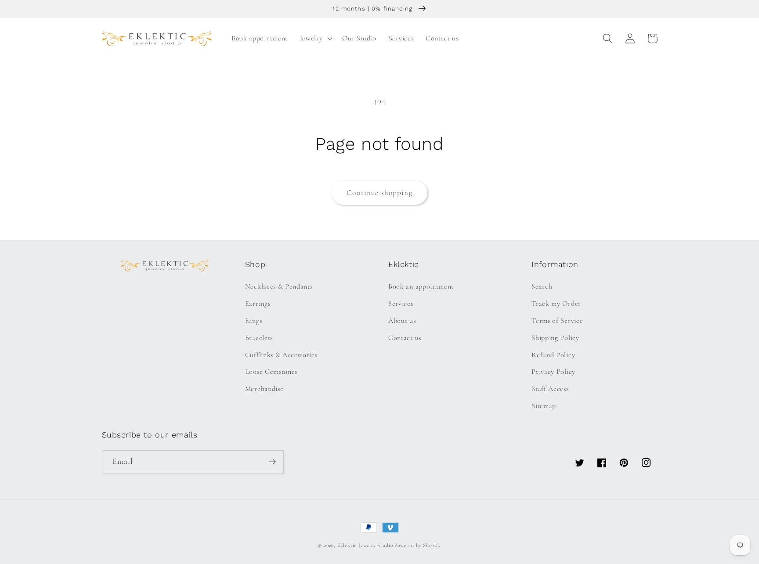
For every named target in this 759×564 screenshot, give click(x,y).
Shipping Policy (555, 337)
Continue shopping (379, 192)
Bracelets (259, 337)
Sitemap (543, 405)
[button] (315, 38)
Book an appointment (421, 286)
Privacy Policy (553, 371)
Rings (253, 320)
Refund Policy (553, 355)
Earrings (258, 303)
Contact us (404, 337)
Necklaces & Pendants (279, 286)
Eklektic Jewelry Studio (365, 545)
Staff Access (549, 388)
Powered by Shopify (417, 545)
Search (541, 286)
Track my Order (556, 303)
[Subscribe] (272, 462)
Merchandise (264, 388)
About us (402, 320)
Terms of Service (557, 320)
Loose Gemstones (271, 371)
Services (400, 303)
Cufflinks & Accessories (281, 355)
